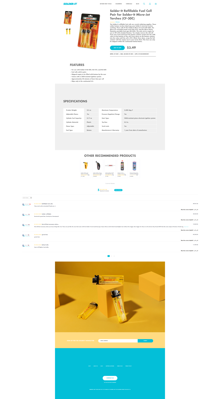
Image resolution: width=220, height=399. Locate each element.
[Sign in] (150, 4)
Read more (186, 226)
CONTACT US (110, 378)
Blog (137, 3)
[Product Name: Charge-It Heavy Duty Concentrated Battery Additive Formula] (134, 168)
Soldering (119, 3)
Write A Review (118, 190)
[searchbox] (26, 198)
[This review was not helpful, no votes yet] (196, 209)
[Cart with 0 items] (156, 4)
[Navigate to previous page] (106, 256)
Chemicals (129, 3)
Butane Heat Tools (105, 3)
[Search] (144, 4)
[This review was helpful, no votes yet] (194, 209)
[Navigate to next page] (114, 256)
